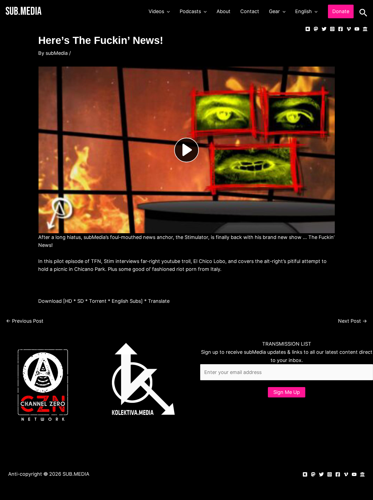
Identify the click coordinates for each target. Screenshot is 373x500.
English (303, 11)
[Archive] (365, 28)
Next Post (352, 321)
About (223, 11)
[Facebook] (340, 28)
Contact (249, 11)
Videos (156, 11)
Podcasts (190, 11)
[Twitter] (324, 28)
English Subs (126, 301)
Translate (159, 301)
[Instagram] (332, 28)
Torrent (97, 301)
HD (68, 301)
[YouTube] (356, 28)
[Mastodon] (315, 28)
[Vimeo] (348, 28)
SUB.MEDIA (23, 11)
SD (80, 301)
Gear (274, 11)
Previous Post (24, 321)
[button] (167, 11)
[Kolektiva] (307, 28)
